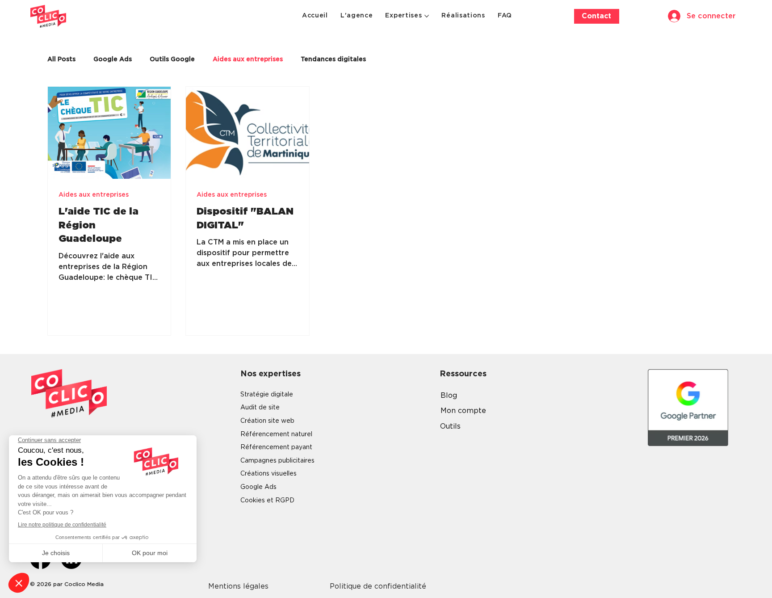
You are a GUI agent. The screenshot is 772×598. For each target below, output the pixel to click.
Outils (450, 426)
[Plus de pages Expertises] (426, 16)
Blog (449, 395)
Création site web (267, 421)
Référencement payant (276, 447)
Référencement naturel (276, 434)
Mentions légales (238, 586)
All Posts (61, 59)
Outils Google (172, 59)
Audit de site (260, 407)
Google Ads (112, 59)
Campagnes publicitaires (277, 461)
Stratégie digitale (266, 395)
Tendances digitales (333, 59)
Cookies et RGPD (267, 500)
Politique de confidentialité (378, 586)
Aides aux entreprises (248, 59)
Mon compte (463, 410)
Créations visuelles (268, 474)
